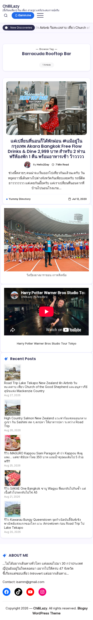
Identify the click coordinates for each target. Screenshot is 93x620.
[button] (6, 15)
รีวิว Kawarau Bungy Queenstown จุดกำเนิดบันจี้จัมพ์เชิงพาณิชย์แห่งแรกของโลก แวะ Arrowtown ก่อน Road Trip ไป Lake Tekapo (44, 523)
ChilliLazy (11, 6)
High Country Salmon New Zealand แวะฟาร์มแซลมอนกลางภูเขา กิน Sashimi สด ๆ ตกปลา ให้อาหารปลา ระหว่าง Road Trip (45, 422)
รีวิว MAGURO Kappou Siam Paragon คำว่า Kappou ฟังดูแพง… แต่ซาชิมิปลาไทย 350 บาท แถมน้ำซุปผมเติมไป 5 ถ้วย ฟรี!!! (43, 457)
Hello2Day (43, 164)
